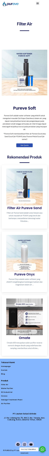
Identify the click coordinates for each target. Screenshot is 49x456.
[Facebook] (18, 445)
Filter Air (4, 384)
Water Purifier (7, 388)
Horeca (4, 396)
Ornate (24, 338)
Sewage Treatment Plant (11, 400)
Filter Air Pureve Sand (24, 208)
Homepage (5, 366)
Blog (3, 374)
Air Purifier (5, 403)
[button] (38, 3)
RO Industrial (6, 392)
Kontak (4, 370)
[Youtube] (31, 445)
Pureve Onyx (24, 274)
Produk (4, 380)
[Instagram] (24, 445)
